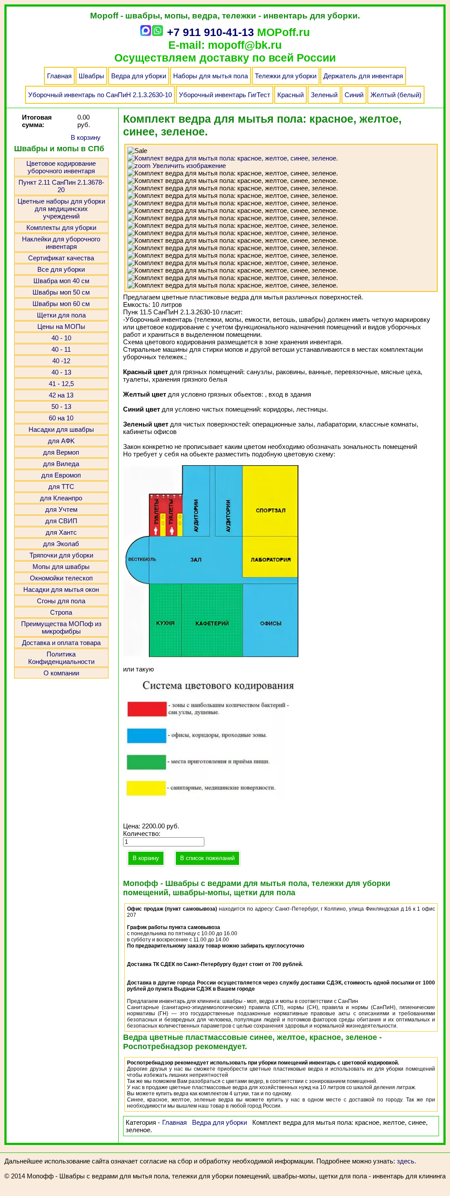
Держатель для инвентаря (363, 76)
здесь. (406, 1161)
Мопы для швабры (61, 566)
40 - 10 (61, 338)
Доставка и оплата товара (61, 642)
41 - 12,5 (61, 383)
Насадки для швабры (61, 429)
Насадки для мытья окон (61, 589)
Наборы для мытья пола (210, 76)
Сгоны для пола (61, 601)
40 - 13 (61, 372)
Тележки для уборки (285, 76)
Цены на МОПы (61, 326)
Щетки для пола (61, 315)
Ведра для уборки (138, 76)
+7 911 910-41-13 (210, 32)
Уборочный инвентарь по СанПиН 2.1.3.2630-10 (100, 94)
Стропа (61, 612)
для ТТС (61, 486)
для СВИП (61, 521)
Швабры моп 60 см (61, 303)
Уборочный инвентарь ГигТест (224, 94)
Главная (59, 76)
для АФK (61, 441)
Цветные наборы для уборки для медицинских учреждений (61, 208)
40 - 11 (61, 349)
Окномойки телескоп (61, 578)
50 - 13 (61, 406)
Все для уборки (61, 269)
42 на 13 (61, 395)
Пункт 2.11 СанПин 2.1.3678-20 (61, 186)
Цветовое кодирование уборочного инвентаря (61, 167)
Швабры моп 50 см (61, 292)
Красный (290, 94)
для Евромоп (61, 475)
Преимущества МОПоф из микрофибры (61, 627)
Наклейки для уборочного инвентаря (61, 242)
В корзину (86, 137)
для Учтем (61, 509)
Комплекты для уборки (61, 227)
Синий (354, 94)
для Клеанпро (61, 498)
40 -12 (61, 361)
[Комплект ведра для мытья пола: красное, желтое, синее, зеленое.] (232, 173)
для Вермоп (61, 452)
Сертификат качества (61, 258)
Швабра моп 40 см (61, 280)
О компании (61, 673)
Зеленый (324, 94)
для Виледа (61, 463)
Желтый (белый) (395, 94)
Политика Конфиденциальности (61, 657)
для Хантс (61, 532)
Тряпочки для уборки (61, 555)
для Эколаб (61, 543)
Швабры (91, 76)
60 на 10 (61, 418)
